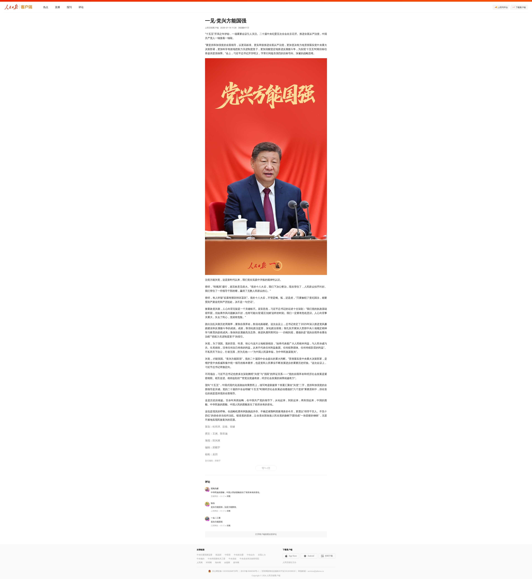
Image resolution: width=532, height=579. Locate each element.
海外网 (218, 563)
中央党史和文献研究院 (249, 559)
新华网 (236, 563)
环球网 (209, 563)
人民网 (200, 563)
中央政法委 (239, 555)
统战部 (218, 555)
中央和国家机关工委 (216, 559)
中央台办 (251, 555)
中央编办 (200, 559)
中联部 (228, 555)
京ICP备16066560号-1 (250, 571)
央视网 (227, 563)
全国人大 (262, 555)
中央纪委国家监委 (204, 555)
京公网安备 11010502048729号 (225, 571)
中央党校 (232, 559)
